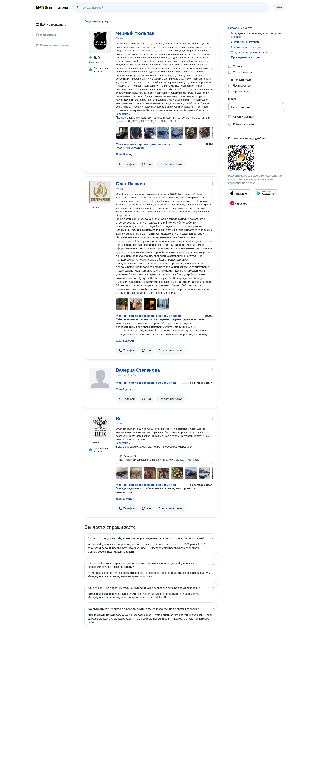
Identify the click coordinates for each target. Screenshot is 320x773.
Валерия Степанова (138, 370)
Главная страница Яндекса (38, 7)
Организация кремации (246, 47)
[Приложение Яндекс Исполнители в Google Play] (266, 193)
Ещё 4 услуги (125, 340)
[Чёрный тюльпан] (100, 42)
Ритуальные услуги (240, 27)
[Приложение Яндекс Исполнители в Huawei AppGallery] (239, 203)
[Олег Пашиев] (100, 192)
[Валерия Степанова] (100, 379)
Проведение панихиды (245, 57)
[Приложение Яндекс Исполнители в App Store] (239, 193)
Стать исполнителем (54, 45)
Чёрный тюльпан (135, 33)
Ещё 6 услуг (124, 389)
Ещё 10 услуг (125, 498)
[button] (127, 164)
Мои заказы (48, 34)
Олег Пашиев (130, 183)
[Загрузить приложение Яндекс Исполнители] (256, 158)
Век (120, 418)
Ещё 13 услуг (125, 154)
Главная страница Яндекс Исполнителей (52, 7)
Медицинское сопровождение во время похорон (149, 144)
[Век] (100, 427)
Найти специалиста (53, 24)
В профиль (123, 113)
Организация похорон (245, 41)
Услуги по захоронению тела (249, 52)
